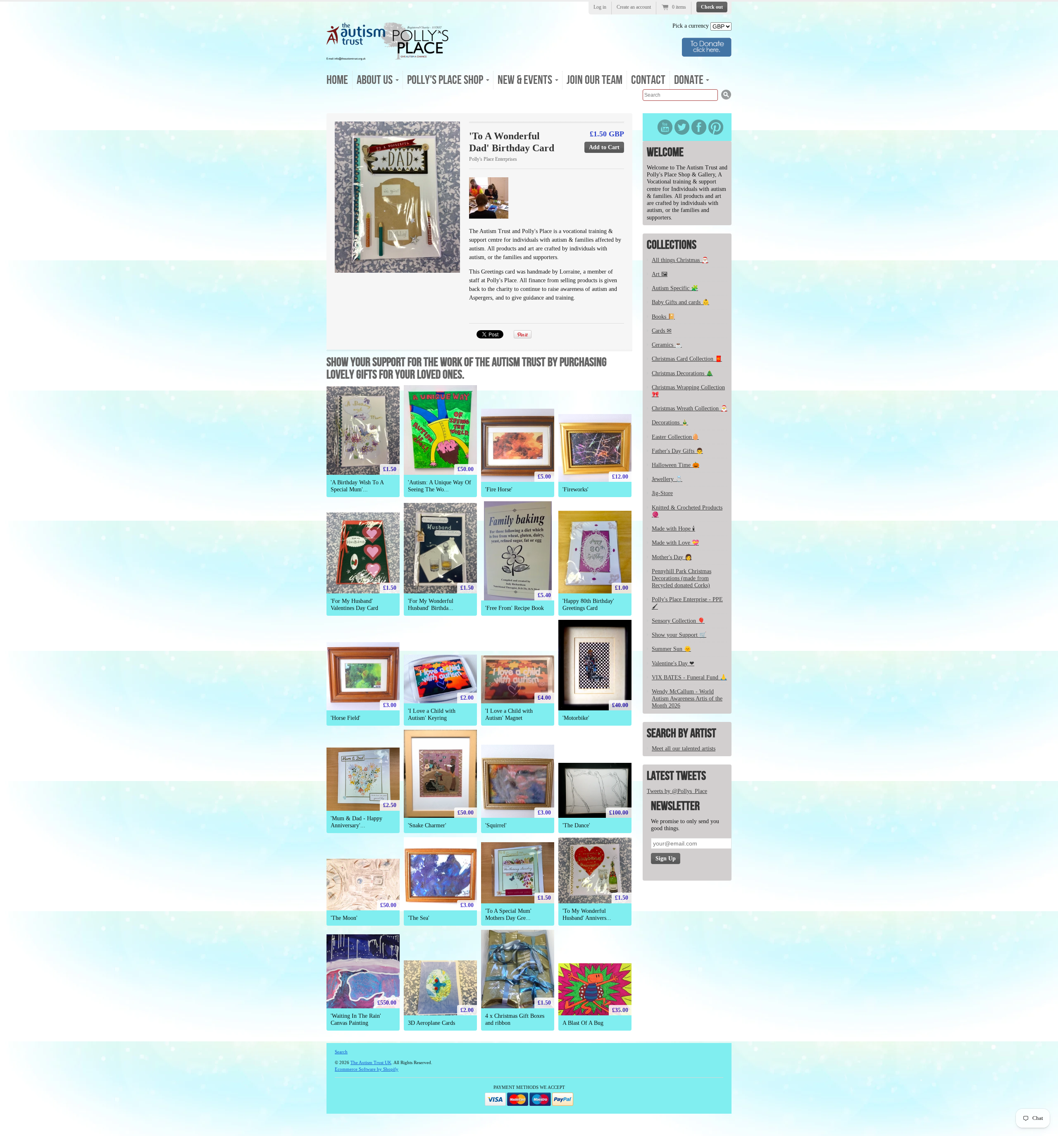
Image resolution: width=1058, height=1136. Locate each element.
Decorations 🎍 (670, 422)
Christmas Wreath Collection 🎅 (689, 408)
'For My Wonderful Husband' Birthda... (430, 604)
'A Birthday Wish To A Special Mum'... (357, 486)
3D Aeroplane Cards (431, 1023)
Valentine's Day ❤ (673, 663)
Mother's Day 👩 (672, 557)
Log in (599, 7)
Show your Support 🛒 (679, 635)
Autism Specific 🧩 (675, 288)
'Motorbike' (575, 718)
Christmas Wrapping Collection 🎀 (688, 391)
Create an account (634, 7)
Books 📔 (663, 317)
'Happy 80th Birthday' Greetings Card (588, 604)
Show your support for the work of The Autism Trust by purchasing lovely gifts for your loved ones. (466, 368)
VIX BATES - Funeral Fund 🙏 (689, 677)
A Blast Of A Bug (582, 1023)
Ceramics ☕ (667, 345)
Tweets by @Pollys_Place (677, 791)
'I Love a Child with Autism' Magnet (509, 714)
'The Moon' (344, 918)
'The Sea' (418, 918)
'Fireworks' (575, 489)
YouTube (665, 127)
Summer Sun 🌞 (671, 649)
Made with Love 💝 (675, 543)
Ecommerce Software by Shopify (366, 1069)
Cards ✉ (662, 331)
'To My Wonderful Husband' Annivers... (586, 914)
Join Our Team (594, 80)
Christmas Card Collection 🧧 (687, 359)
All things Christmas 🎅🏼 (680, 260)
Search (341, 1051)
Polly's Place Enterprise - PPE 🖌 (687, 603)
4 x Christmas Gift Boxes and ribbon (514, 1019)
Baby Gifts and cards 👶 (680, 302)
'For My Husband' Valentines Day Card (354, 604)
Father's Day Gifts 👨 (677, 451)
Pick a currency (691, 26)
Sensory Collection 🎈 (678, 621)
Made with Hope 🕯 (673, 529)
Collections (671, 245)
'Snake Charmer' (427, 825)
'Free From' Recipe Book (514, 608)
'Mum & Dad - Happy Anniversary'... (356, 822)
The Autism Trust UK (370, 1062)
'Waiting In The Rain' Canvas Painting (356, 1019)
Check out (712, 7)
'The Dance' (576, 825)
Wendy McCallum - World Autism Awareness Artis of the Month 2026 (687, 698)
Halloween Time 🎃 (675, 465)
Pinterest (715, 127)
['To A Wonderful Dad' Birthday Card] (397, 197)
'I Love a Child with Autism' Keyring (431, 714)
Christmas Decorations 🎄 (682, 373)
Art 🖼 (659, 274)
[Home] (387, 57)
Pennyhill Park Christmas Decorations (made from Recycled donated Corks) (681, 578)
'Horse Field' (345, 718)
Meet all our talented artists (683, 748)
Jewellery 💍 (667, 479)
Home (337, 80)
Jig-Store (662, 493)
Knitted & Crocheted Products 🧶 (687, 511)
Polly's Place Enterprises (493, 159)
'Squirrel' (496, 825)
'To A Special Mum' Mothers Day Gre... (508, 914)
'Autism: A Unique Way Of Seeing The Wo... (439, 486)
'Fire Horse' (498, 489)
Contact (648, 80)
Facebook (698, 127)
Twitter (681, 127)
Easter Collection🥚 (675, 437)
